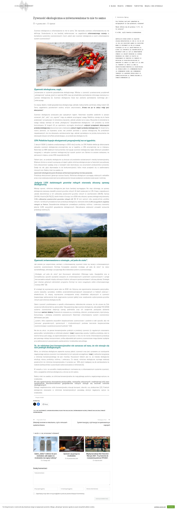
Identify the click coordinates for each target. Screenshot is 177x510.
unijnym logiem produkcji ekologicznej (84, 128)
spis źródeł (40, 397)
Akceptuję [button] (171, 507)
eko (38, 410)
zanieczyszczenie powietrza (125, 67)
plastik (135, 56)
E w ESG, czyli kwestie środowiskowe (128, 32)
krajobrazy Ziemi (122, 51)
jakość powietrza (135, 47)
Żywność (52, 24)
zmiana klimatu (124, 69)
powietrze (130, 58)
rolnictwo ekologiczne (66, 410)
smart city (136, 62)
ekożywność (42, 410)
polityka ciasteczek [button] (160, 507)
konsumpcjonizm (137, 49)
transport (122, 64)
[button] (71, 397)
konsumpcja (127, 49)
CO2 (139, 41)
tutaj (71, 333)
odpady (128, 56)
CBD (134, 41)
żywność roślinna (136, 75)
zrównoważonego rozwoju (97, 33)
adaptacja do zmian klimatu (124, 39)
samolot (127, 62)
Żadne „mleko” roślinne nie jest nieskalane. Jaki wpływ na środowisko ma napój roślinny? (45, 456)
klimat (119, 49)
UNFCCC (130, 64)
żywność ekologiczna (93, 410)
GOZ (127, 47)
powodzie (137, 58)
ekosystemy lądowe (130, 43)
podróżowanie (120, 58)
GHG (133, 45)
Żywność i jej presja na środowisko (72, 455)
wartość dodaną (47, 312)
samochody (120, 62)
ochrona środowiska (53, 410)
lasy (131, 51)
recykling (119, 60)
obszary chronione (130, 54)
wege (136, 64)
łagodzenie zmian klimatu (132, 73)
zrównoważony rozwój (80, 410)
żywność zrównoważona (123, 77)
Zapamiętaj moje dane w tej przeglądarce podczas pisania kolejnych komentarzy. (60, 493)
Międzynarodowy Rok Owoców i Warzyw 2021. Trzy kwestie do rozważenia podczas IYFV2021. (97, 456)
